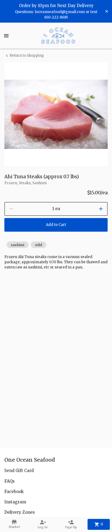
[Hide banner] (107, 11)
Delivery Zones (19, 512)
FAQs (9, 481)
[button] (18, 244)
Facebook (14, 491)
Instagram (15, 501)
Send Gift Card (19, 470)
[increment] (101, 208)
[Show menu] (6, 35)
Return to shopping (27, 55)
